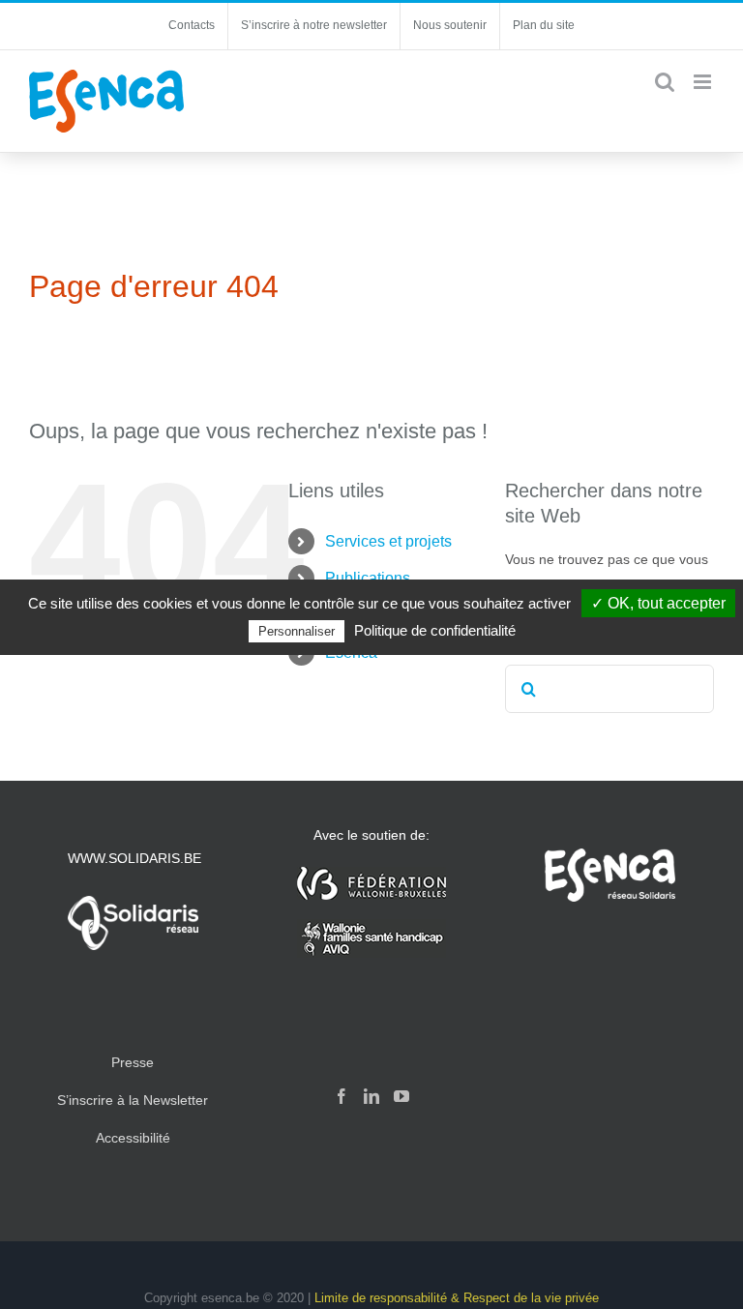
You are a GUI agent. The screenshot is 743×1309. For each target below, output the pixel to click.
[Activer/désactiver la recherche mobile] (664, 82)
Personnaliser (296, 631)
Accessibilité (133, 1137)
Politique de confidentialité (435, 630)
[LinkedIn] (371, 1096)
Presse (132, 1062)
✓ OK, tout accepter (658, 603)
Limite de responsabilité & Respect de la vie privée (456, 1298)
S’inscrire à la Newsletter (132, 1100)
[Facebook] (341, 1096)
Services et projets (388, 541)
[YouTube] (401, 1096)
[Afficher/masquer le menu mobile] (704, 82)
